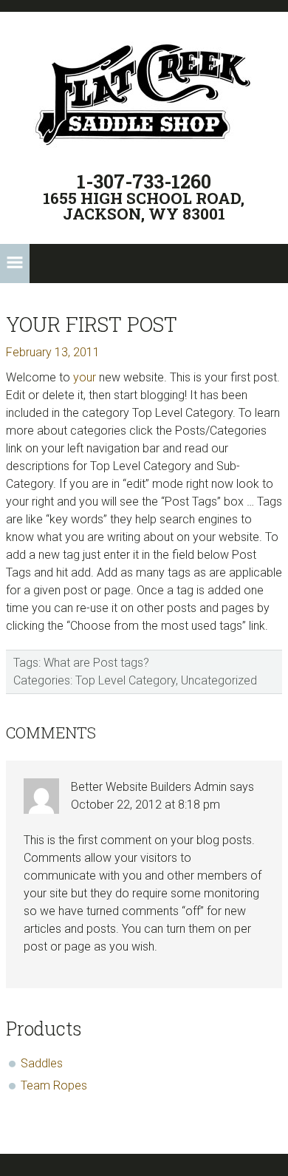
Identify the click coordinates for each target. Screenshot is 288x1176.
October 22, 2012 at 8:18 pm (145, 805)
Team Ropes (54, 1085)
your (84, 377)
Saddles (42, 1063)
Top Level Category (125, 680)
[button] (15, 263)
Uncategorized (219, 680)
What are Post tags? (96, 663)
